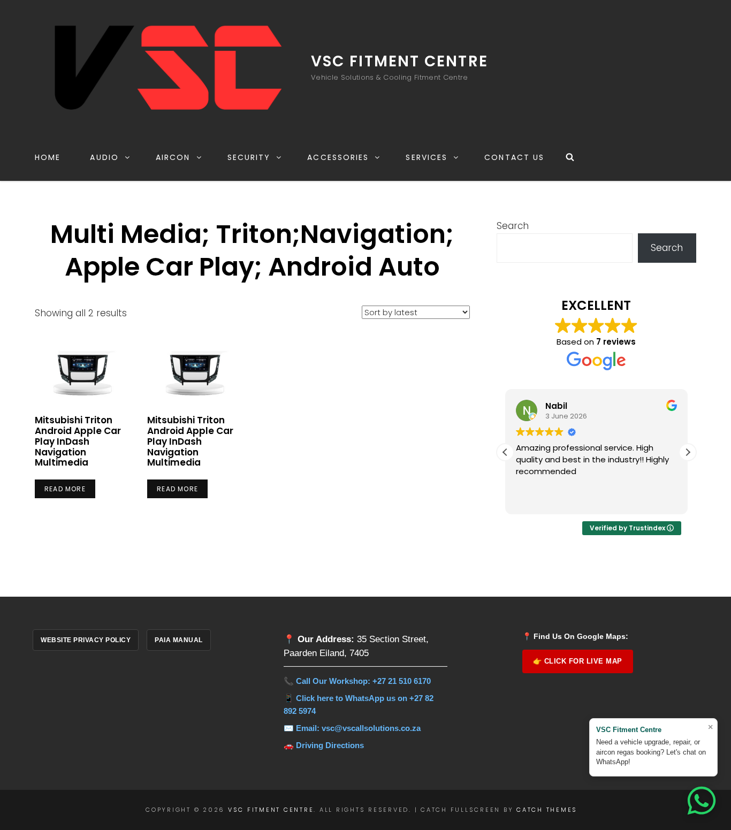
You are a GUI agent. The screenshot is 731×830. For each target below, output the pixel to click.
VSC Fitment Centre (399, 61)
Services (426, 157)
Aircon (173, 157)
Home (47, 157)
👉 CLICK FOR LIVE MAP (577, 661)
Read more (65, 488)
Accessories (338, 157)
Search (513, 225)
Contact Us (514, 157)
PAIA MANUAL (179, 640)
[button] (688, 452)
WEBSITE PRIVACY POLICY (86, 640)
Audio (104, 157)
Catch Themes (546, 809)
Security (249, 157)
